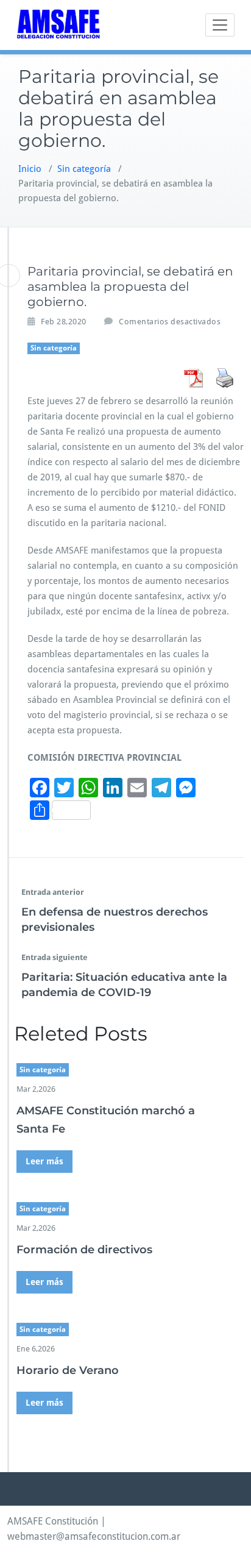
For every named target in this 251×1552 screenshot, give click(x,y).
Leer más (44, 1161)
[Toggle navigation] (220, 25)
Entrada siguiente (54, 957)
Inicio (29, 168)
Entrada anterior (52, 892)
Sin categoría (84, 168)
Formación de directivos (84, 1249)
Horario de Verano (67, 1370)
